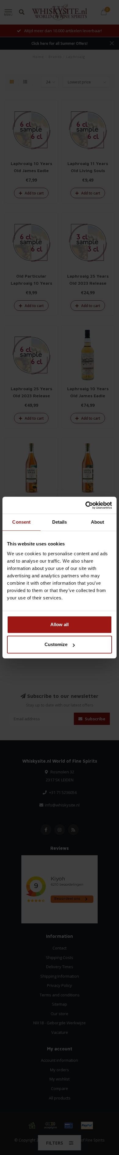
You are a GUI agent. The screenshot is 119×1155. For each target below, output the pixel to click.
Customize (56, 644)
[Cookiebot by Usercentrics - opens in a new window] (85, 505)
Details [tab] (59, 522)
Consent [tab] (21, 522)
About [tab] (97, 522)
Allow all (59, 624)
